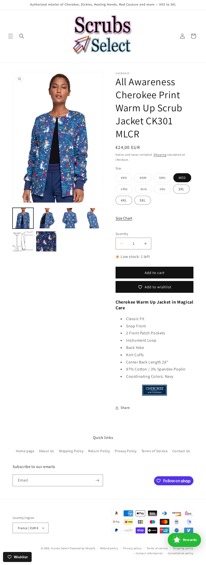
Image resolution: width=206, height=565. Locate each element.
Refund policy (109, 548)
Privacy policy (132, 548)
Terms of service (157, 548)
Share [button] (125, 407)
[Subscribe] (97, 480)
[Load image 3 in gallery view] (69, 218)
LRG (127, 190)
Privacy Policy (126, 451)
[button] (10, 36)
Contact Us (181, 451)
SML (165, 178)
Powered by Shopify (82, 548)
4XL (124, 200)
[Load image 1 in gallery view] (23, 218)
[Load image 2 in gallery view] (46, 218)
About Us (46, 451)
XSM (146, 178)
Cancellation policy (180, 553)
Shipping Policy (71, 451)
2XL (165, 190)
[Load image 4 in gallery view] (92, 218)
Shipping (159, 154)
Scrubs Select (60, 548)
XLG (146, 190)
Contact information (149, 553)
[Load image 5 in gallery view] (23, 241)
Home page (25, 451)
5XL (143, 200)
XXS (126, 178)
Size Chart (124, 218)
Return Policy (99, 451)
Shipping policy (183, 548)
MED (182, 177)
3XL (181, 189)
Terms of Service (154, 451)
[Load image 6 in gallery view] (46, 241)
